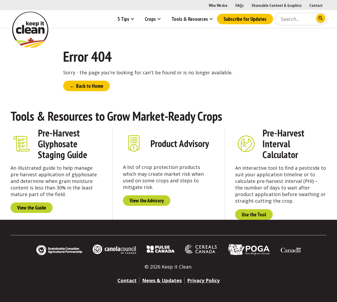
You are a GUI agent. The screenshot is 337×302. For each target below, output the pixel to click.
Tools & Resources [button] (189, 19)
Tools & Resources (52, 116)
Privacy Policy (203, 280)
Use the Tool (254, 214)
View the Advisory (147, 200)
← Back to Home (86, 85)
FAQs (239, 5)
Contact (316, 5)
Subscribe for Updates (245, 19)
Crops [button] (150, 19)
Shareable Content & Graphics (276, 5)
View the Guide (31, 207)
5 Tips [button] (123, 19)
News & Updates (162, 280)
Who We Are (218, 5)
